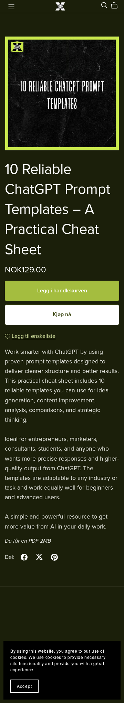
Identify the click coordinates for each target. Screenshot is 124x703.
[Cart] (117, 5)
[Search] (104, 5)
